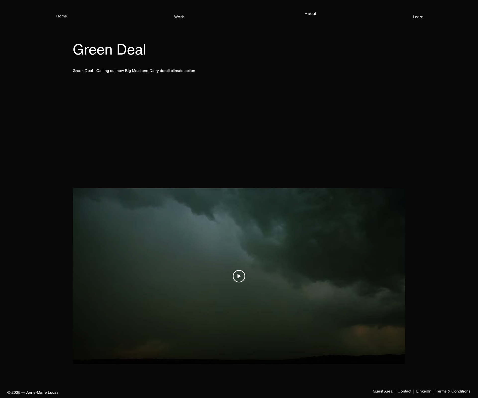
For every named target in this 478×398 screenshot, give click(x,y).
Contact (404, 391)
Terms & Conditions (453, 391)
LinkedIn (423, 391)
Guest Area (383, 391)
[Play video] (239, 276)
